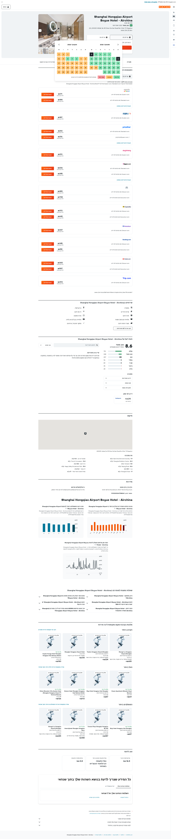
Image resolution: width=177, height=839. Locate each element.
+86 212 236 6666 (126, 30)
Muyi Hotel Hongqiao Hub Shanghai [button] (97, 691)
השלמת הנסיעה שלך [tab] (123, 786)
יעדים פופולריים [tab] (109, 786)
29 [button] (109, 72)
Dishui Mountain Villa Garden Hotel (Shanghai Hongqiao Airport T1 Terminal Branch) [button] (50, 693)
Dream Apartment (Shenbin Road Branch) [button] (122, 692)
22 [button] (109, 68)
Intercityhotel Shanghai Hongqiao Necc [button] (74, 729)
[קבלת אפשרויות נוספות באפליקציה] (173, 25)
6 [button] (118, 59)
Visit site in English (150, 2)
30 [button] (105, 72)
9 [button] (104, 59)
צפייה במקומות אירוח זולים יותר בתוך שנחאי (51, 667)
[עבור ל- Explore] (173, 31)
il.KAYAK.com (129, 835)
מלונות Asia (115, 835)
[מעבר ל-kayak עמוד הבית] (164, 7)
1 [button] (109, 54)
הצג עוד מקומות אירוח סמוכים (47, 629)
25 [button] (96, 68)
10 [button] (100, 59)
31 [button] (59, 72)
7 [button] (113, 59)
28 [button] (113, 72)
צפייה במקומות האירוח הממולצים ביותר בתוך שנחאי (53, 704)
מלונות (122, 835)
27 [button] (118, 72)
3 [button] (100, 54)
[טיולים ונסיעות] (173, 40)
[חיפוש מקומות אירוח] (173, 16)
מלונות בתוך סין (107, 835)
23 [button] (105, 68)
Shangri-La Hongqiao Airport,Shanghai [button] (125, 653)
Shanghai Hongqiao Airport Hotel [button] (75, 652)
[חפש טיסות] (173, 12)
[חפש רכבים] (173, 20)
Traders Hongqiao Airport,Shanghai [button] (97, 652)
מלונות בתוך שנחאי (94, 797)
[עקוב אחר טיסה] (173, 34)
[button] (2, 2)
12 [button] (91, 59)
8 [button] (109, 59)
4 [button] (85, 59)
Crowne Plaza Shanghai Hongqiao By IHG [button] (98, 727)
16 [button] (105, 63)
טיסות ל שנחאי (124, 797)
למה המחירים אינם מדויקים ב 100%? (119, 825)
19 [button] (91, 63)
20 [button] (118, 68)
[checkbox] (123, 400)
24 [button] (100, 68)
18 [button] (96, 63)
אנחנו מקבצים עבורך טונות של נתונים (119, 822)
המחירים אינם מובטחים (95, 813)
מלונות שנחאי (98, 835)
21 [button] (113, 68)
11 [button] (96, 59)
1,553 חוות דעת (117, 25)
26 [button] (91, 68)
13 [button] (118, 63)
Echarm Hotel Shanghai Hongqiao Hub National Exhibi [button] (74, 692)
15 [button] (109, 63)
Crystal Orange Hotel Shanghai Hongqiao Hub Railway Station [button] (51, 654)
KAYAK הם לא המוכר (124, 819)
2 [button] (104, 54)
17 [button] (100, 63)
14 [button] (113, 63)
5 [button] (91, 54)
